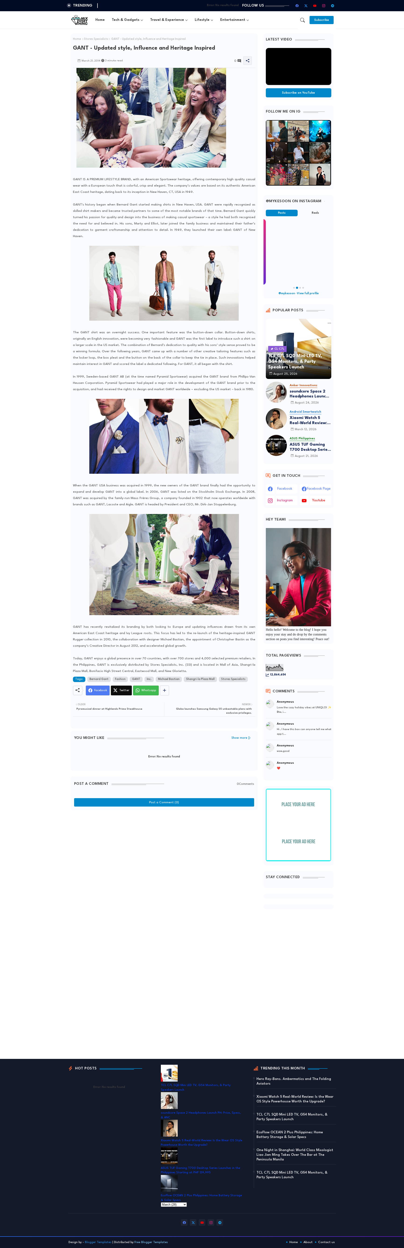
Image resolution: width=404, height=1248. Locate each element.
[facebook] (297, 5)
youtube (318, 500)
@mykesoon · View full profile (298, 293)
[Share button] (164, 690)
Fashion (120, 679)
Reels (315, 213)
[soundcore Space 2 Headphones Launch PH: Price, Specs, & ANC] (276, 392)
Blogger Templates (98, 1242)
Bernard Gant (99, 679)
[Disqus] (164, 870)
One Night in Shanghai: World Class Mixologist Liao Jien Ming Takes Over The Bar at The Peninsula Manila (294, 1155)
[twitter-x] (306, 5)
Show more (239, 737)
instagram (285, 500)
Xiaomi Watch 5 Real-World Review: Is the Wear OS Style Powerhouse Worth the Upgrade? (310, 421)
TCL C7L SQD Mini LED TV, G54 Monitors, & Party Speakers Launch (292, 1117)
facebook (284, 489)
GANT (136, 679)
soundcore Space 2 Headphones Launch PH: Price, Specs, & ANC (309, 394)
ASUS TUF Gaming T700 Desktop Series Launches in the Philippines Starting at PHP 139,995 (309, 447)
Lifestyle (202, 20)
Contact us (326, 1242)
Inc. (149, 679)
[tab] (100, 20)
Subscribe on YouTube (298, 92)
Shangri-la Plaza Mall (200, 679)
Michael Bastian (169, 679)
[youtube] (315, 5)
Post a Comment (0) (164, 802)
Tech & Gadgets (125, 20)
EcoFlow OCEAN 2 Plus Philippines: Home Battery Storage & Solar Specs (289, 1135)
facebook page (319, 489)
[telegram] (332, 5)
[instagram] (324, 5)
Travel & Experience (167, 20)
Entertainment (232, 20)
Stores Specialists (96, 39)
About (308, 1242)
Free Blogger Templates (151, 1242)
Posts (281, 213)
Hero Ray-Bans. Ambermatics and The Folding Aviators (293, 1081)
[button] (302, 20)
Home (100, 20)
